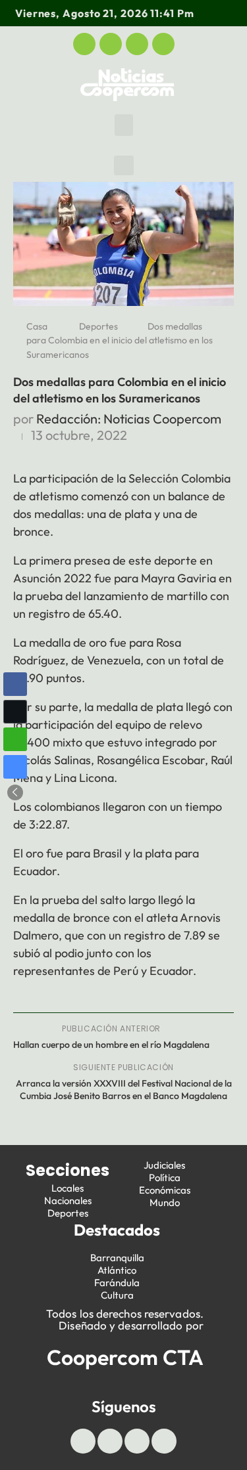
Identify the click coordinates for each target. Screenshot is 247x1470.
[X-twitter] (110, 44)
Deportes (98, 326)
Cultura (117, 1295)
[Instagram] (163, 44)
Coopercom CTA (125, 1357)
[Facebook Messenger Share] (15, 767)
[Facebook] (84, 44)
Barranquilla (117, 1257)
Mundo (165, 1202)
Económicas (164, 1190)
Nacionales (68, 1200)
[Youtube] (137, 44)
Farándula (117, 1282)
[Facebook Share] (15, 684)
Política (164, 1177)
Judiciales (164, 1165)
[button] (124, 125)
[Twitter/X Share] (15, 712)
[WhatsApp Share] (15, 739)
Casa (36, 326)
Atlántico (116, 1270)
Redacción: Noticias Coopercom (128, 418)
